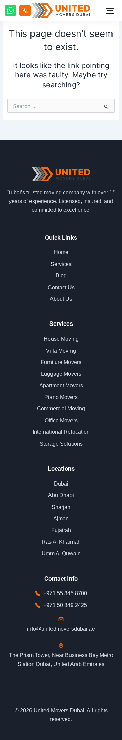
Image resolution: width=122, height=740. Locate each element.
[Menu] (109, 10)
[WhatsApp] (10, 10)
